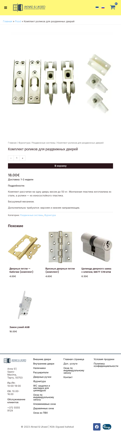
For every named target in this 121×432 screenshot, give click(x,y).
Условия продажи (104, 359)
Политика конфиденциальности (106, 364)
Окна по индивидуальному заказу (43, 397)
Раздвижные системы (43, 142)
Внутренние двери (43, 363)
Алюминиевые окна (44, 403)
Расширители (40, 372)
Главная (7, 21)
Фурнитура (24, 142)
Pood (18, 21)
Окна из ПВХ (40, 412)
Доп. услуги (70, 363)
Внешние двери (42, 359)
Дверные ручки (42, 376)
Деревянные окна (43, 408)
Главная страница (73, 359)
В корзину (61, 166)
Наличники (39, 368)
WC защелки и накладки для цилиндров (41, 388)
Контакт (67, 377)
